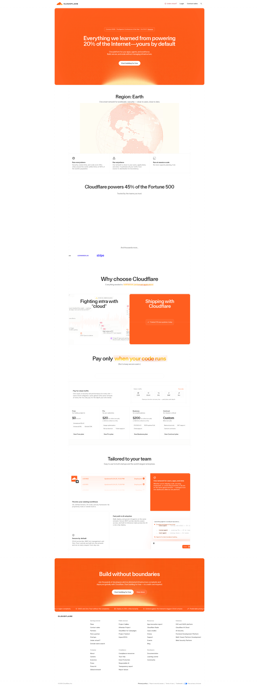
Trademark (179, 683)
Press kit (93, 666)
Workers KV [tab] (97, 421)
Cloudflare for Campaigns (127, 631)
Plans (92, 624)
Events (149, 640)
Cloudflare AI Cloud (182, 627)
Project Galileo (124, 624)
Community (151, 660)
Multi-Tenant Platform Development (188, 637)
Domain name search (97, 644)
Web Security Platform (184, 640)
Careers (93, 657)
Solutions (125, 4)
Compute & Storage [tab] (149, 376)
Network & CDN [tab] (111, 376)
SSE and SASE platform (184, 624)
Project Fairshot (124, 634)
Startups (93, 637)
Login (182, 4)
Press (92, 663)
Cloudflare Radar (153, 627)
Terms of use (170, 683)
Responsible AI (124, 663)
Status (149, 634)
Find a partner (95, 634)
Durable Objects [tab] (87, 421)
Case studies (151, 631)
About (92, 653)
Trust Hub (122, 657)
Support (150, 637)
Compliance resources (126, 653)
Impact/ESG (123, 637)
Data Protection (124, 660)
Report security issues (157, 683)
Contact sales (192, 4)
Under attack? (95, 640)
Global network (95, 670)
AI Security (180, 631)
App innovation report (154, 624)
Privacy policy (143, 683)
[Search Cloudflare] (201, 4)
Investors (93, 660)
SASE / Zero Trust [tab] (129, 376)
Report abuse (123, 670)
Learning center (152, 657)
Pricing (148, 4)
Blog (148, 644)
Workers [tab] (77, 421)
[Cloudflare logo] (67, 4)
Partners (93, 631)
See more (120, 413)
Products (113, 4)
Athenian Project (124, 627)
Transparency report (126, 666)
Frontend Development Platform (187, 634)
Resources (137, 4)
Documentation (152, 653)
